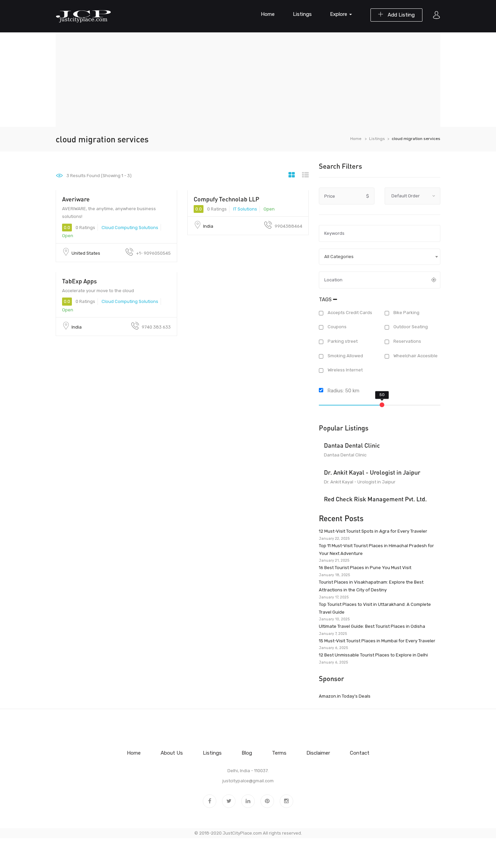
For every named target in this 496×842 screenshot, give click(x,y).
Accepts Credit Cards (349, 312)
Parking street (342, 341)
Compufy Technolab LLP (226, 199)
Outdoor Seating (410, 327)
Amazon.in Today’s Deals (344, 696)
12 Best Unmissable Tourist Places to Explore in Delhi (373, 654)
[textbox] (379, 256)
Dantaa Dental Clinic (352, 445)
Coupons (337, 327)
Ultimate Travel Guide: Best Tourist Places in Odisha (372, 626)
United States (86, 253)
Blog (247, 753)
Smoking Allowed (345, 355)
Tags (326, 300)
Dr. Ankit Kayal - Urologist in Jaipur (372, 472)
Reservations (406, 341)
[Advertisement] (248, 79)
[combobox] (379, 257)
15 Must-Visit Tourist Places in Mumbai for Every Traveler (377, 640)
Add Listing (400, 15)
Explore (339, 14)
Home (268, 14)
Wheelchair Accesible (415, 355)
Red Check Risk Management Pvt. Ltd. (375, 499)
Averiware (76, 199)
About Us (172, 753)
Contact (359, 753)
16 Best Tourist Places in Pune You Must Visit (365, 567)
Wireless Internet (345, 370)
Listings (302, 14)
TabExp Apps (79, 281)
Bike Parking (405, 312)
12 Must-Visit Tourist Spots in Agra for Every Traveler (373, 531)
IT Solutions (245, 209)
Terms (279, 753)
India (208, 226)
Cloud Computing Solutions (130, 227)
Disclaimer (318, 753)
